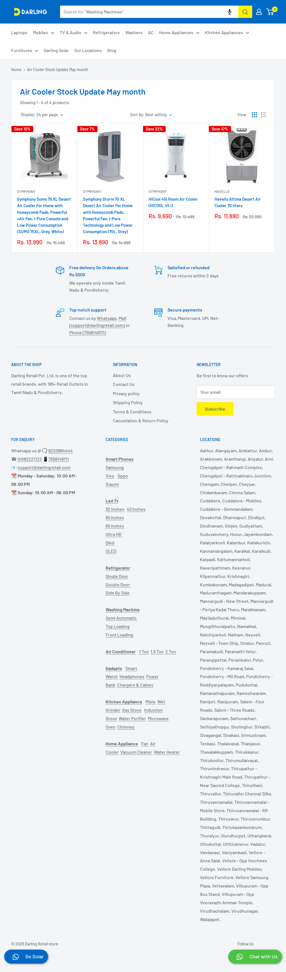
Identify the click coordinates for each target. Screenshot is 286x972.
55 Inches (115, 517)
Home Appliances (176, 32)
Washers (133, 32)
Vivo (110, 475)
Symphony (26, 191)
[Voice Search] (230, 12)
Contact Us (123, 384)
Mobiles (40, 32)
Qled (110, 542)
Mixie (151, 701)
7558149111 (58, 459)
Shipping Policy (128, 402)
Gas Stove (132, 710)
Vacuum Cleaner (136, 752)
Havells (222, 191)
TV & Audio (70, 32)
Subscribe (215, 408)
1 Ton (144, 651)
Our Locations (88, 50)
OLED (111, 551)
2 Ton (170, 651)
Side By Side (118, 592)
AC (151, 32)
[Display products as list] (263, 114)
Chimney (126, 726)
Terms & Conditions (132, 411)
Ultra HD (114, 534)
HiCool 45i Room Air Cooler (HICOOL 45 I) (173, 202)
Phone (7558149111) (87, 332)
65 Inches (115, 525)
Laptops (19, 32)
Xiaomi (112, 484)
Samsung (115, 467)
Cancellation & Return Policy (140, 420)
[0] (270, 11)
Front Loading (119, 634)
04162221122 (30, 459)
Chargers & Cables (135, 684)
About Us (122, 375)
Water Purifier (132, 718)
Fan (144, 743)
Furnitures (21, 50)
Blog (111, 50)
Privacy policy (126, 393)
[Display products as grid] (254, 114)
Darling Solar (56, 50)
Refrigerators (106, 32)
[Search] (245, 12)
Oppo (123, 475)
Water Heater (167, 752)
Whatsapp (107, 318)
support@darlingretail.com (44, 467)
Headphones (132, 676)
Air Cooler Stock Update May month (57, 69)
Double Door (118, 584)
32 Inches (115, 509)
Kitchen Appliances (224, 32)
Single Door (117, 576)
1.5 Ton (157, 651)
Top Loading (118, 626)
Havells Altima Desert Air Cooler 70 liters (237, 202)
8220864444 (60, 450)
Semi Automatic (121, 617)
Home (16, 69)
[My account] (259, 12)
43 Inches (136, 509)
